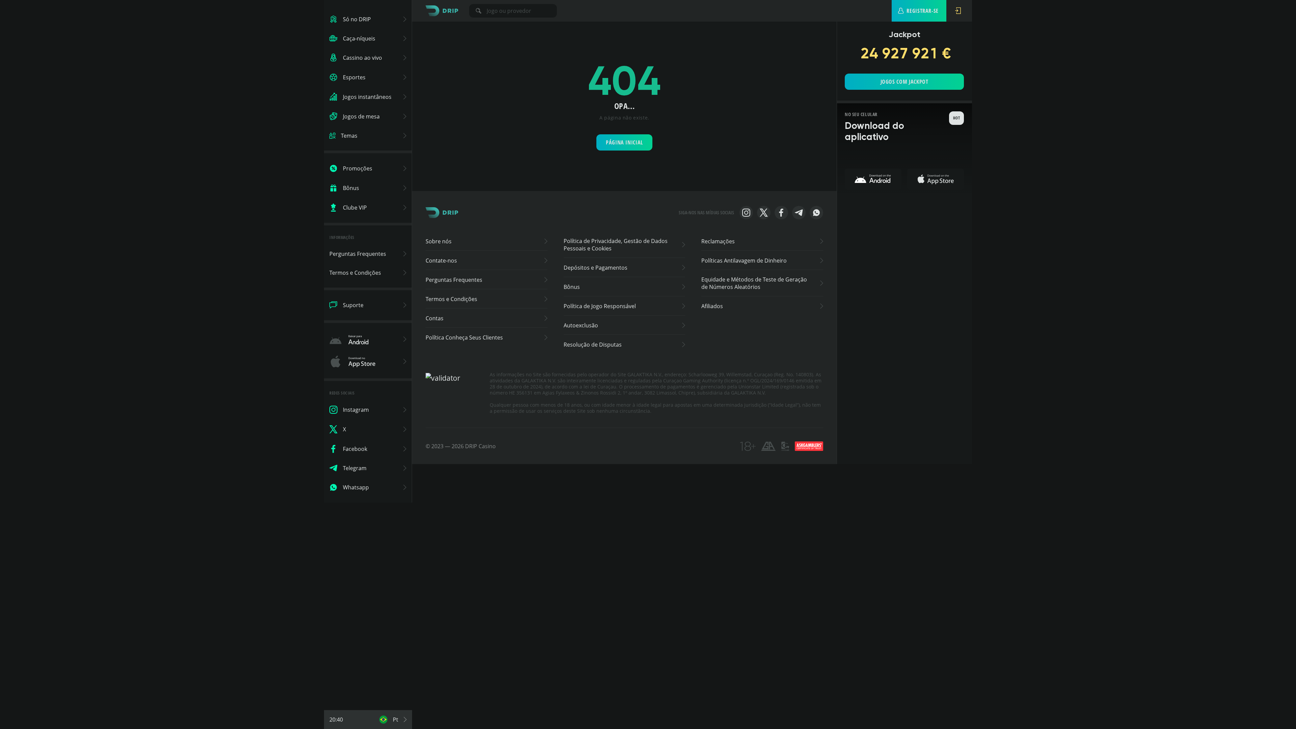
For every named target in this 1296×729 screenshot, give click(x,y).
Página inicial (624, 142)
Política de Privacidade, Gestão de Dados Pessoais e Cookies (616, 244)
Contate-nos (441, 260)
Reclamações (718, 241)
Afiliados (712, 306)
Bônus (572, 287)
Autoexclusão (581, 325)
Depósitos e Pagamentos (595, 267)
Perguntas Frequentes (454, 280)
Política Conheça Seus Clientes (464, 337)
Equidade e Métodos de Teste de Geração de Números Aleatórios (754, 283)
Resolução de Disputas (593, 344)
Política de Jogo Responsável (600, 306)
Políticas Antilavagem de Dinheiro (744, 260)
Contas (434, 318)
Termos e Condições (451, 299)
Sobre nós (439, 241)
